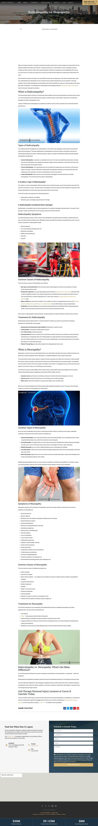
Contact (70, 2)
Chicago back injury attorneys (68, 85)
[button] (64, 708)
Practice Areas (45, 2)
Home (19, 2)
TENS (22, 616)
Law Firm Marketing (45, 812)
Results (56, 2)
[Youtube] (52, 806)
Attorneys (34, 2)
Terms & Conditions (71, 761)
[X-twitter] (46, 806)
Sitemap (59, 814)
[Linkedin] (56, 806)
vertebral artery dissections (63, 291)
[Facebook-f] (42, 806)
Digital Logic (55, 812)
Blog (64, 2)
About (25, 2)
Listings (63, 814)
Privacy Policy (59, 761)
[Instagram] (49, 806)
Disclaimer (35, 814)
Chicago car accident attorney (43, 304)
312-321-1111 (42, 702)
